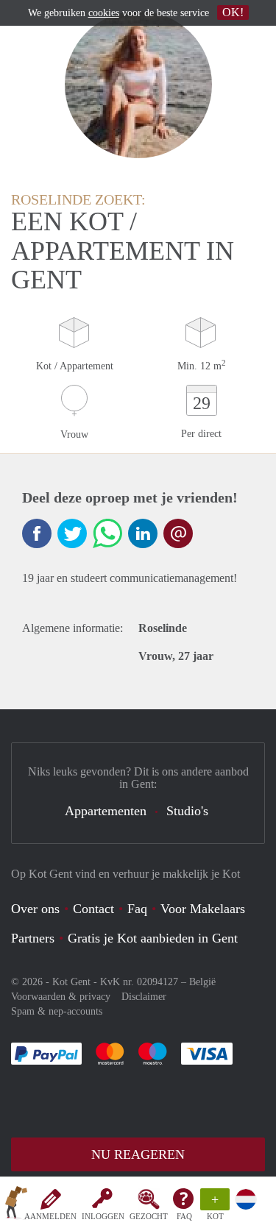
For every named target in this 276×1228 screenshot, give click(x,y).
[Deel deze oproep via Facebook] (37, 533)
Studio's (187, 810)
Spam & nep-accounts (56, 1011)
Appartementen (105, 810)
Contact (93, 908)
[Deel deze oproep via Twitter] (72, 533)
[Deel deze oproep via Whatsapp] (107, 533)
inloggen (103, 1216)
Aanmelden (50, 1216)
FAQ (184, 1216)
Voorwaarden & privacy (60, 996)
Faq (137, 908)
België (202, 981)
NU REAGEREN (138, 1154)
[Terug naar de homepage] (16, 1205)
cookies (103, 12)
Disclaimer (143, 996)
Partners (32, 938)
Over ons (35, 908)
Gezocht (149, 1216)
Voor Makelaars (202, 908)
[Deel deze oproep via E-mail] (178, 533)
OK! (233, 12)
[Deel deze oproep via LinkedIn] (143, 533)
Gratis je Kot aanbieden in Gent (153, 938)
